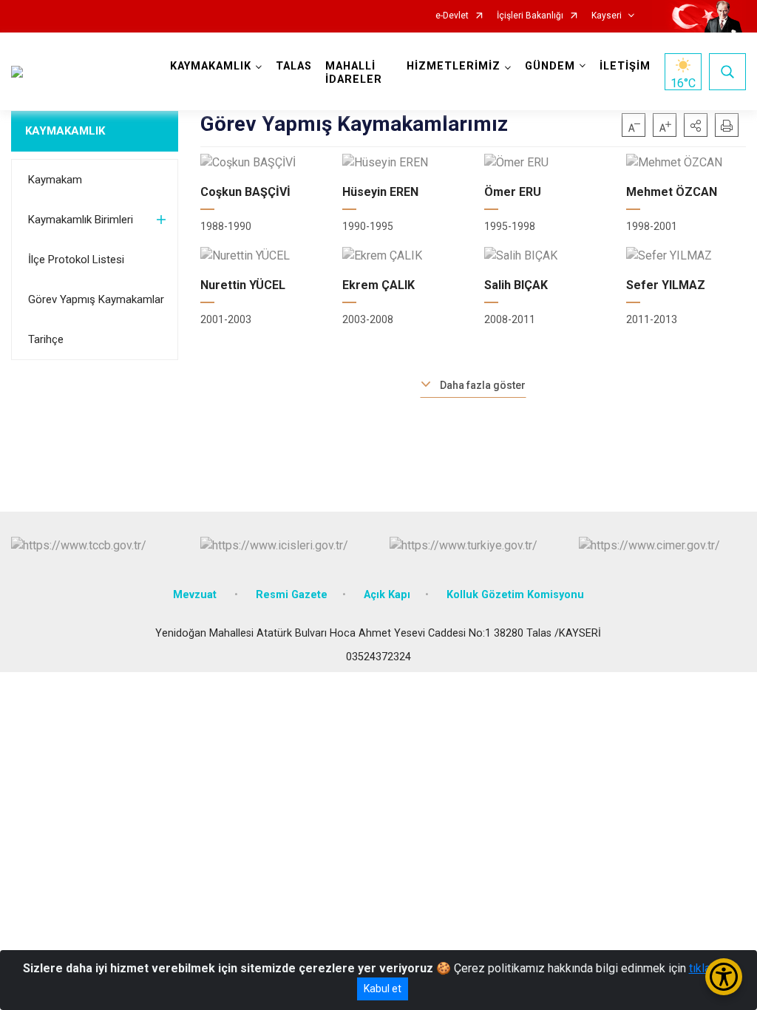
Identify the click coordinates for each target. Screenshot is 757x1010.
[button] (695, 125)
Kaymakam (55, 179)
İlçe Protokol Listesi (76, 259)
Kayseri (606, 16)
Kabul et (382, 988)
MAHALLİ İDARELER (353, 73)
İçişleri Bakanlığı (530, 16)
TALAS (294, 66)
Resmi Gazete (291, 595)
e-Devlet (452, 16)
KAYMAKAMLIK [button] (210, 66)
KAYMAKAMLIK (65, 131)
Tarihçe (46, 339)
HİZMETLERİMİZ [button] (453, 66)
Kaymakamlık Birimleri (80, 219)
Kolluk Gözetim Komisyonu (515, 595)
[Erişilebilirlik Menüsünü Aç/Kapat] (723, 976)
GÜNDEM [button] (550, 66)
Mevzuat (196, 595)
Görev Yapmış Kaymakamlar (96, 299)
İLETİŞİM (625, 66)
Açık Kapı (387, 595)
